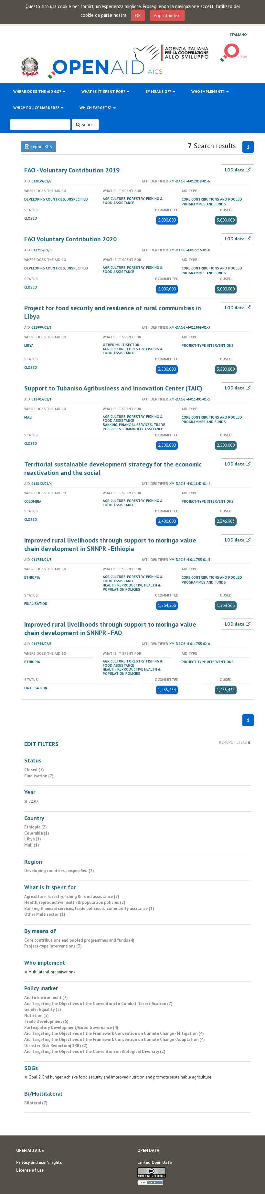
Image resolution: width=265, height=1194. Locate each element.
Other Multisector (121, 345)
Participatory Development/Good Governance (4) (71, 1027)
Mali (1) (31, 845)
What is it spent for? (103, 91)
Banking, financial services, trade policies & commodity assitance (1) (89, 908)
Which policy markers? (36, 107)
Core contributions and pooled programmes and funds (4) (79, 940)
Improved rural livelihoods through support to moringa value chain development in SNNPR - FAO (110, 628)
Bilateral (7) (36, 1103)
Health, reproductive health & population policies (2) (74, 902)
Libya (29, 345)
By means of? (158, 91)
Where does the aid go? (37, 91)
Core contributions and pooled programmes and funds (212, 201)
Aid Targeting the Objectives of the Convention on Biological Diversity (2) (94, 1051)
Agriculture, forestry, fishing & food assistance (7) (71, 896)
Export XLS (40, 146)
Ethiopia (32, 577)
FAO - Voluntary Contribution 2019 (72, 170)
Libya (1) (32, 839)
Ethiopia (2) (35, 827)
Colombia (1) (36, 833)
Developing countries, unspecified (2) (59, 870)
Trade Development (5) (46, 1021)
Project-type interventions (208, 345)
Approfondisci (167, 15)
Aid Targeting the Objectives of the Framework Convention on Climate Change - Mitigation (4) (114, 1033)
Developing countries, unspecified (56, 199)
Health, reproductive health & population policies (132, 587)
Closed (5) (34, 769)
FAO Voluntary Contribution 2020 (70, 239)
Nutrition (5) (36, 1015)
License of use (30, 1170)
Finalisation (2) (39, 776)
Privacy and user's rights (39, 1162)
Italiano (238, 35)
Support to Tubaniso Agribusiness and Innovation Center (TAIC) (113, 388)
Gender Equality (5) (42, 1009)
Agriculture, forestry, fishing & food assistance (133, 200)
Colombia (32, 501)
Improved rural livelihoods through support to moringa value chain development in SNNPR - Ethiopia (110, 544)
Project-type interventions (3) (53, 946)
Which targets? (96, 107)
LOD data (235, 170)
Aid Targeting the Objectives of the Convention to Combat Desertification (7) (98, 1003)
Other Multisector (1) (44, 914)
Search (87, 124)
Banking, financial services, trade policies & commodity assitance (134, 426)
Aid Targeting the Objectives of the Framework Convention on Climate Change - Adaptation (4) (114, 1039)
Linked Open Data (154, 1162)
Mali (28, 417)
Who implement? (208, 91)
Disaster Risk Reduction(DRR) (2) (56, 1045)
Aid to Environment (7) (46, 997)
